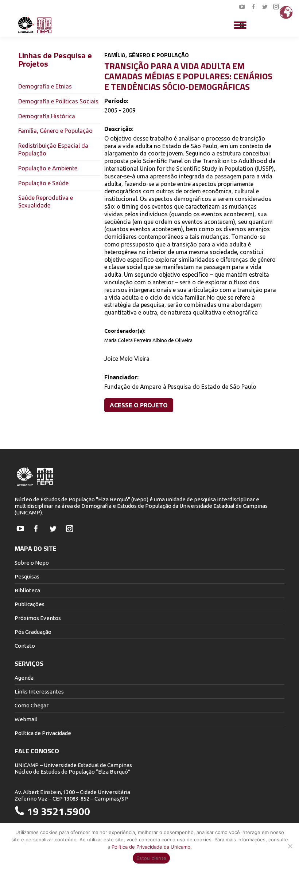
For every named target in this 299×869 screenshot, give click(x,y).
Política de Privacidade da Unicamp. (152, 847)
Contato (25, 646)
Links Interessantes (39, 691)
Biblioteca (27, 590)
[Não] (290, 846)
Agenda (24, 678)
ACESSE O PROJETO (139, 405)
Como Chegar (31, 705)
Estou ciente (151, 858)
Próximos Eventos (38, 618)
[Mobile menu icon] (240, 25)
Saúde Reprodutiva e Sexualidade (45, 201)
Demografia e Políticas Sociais (58, 101)
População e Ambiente (47, 168)
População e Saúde (43, 183)
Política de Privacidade (43, 733)
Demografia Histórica (46, 116)
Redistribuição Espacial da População (53, 149)
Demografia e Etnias (45, 86)
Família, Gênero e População (55, 130)
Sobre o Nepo (32, 563)
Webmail (26, 719)
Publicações (29, 604)
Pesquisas (27, 576)
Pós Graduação (33, 632)
